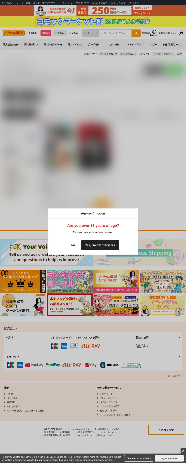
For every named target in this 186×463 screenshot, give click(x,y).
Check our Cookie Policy (139, 458)
